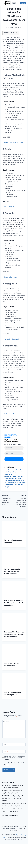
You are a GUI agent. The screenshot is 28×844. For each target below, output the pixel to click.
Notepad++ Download (11, 339)
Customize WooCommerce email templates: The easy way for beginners (20, 501)
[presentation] (14, 529)
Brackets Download (10, 277)
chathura (9, 27)
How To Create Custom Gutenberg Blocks (6, 500)
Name (5, 744)
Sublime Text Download (11, 414)
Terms (18, 835)
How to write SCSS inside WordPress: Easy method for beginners (14, 472)
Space (24, 826)
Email (5, 752)
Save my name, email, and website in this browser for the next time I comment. (14, 757)
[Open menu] (14, 3)
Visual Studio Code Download (13, 142)
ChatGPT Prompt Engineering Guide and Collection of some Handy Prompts (13, 798)
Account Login (23, 3)
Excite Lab (22, 828)
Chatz (12, 826)
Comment (6, 722)
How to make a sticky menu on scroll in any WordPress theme (12, 571)
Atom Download (9, 206)
